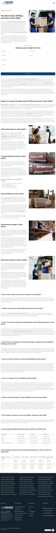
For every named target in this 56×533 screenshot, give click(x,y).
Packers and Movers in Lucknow (26, 483)
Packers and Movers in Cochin (44, 479)
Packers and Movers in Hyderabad (26, 477)
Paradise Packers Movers (14, 528)
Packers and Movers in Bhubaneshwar (27, 490)
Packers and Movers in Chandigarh (27, 487)
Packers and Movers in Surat (44, 492)
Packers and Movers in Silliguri (7, 492)
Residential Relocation (20, 507)
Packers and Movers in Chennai (7, 477)
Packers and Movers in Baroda (26, 492)
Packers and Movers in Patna (25, 481)
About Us (31, 507)
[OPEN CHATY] (52, 530)
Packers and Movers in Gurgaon (26, 485)
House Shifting (18, 519)
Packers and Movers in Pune (7, 485)
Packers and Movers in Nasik (44, 494)
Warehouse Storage (19, 511)
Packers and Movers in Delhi (25, 479)
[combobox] (28, 59)
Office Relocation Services (20, 513)
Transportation (18, 509)
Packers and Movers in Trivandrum (45, 481)
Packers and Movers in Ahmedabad (8, 494)
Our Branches (32, 511)
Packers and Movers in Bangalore (8, 483)
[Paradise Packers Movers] (7, 2)
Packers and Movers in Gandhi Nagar (27, 494)
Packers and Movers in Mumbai (7, 487)
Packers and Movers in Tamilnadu (45, 490)
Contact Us (31, 515)
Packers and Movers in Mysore (44, 487)
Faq (29, 509)
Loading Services (18, 517)
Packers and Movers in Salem (44, 485)
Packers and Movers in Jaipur (7, 481)
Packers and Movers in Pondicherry (46, 477)
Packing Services (18, 515)
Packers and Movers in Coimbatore (45, 483)
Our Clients (31, 513)
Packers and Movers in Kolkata (7, 479)
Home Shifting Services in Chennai (45, 496)
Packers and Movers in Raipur (7, 490)
